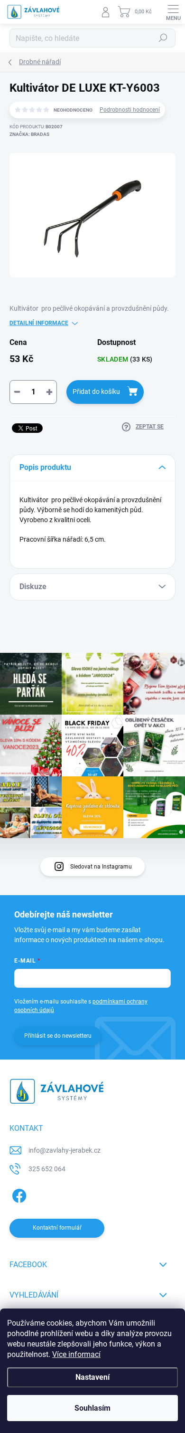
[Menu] (173, 12)
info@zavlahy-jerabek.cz (64, 1150)
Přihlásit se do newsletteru (58, 1035)
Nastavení (92, 1377)
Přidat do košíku (96, 391)
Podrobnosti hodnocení (130, 109)
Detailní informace (38, 323)
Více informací (76, 1354)
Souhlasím (92, 1408)
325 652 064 (46, 1169)
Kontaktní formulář (57, 1227)
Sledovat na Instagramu (101, 866)
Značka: (29, 134)
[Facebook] (17, 1194)
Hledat (163, 38)
